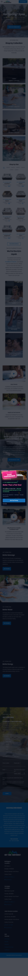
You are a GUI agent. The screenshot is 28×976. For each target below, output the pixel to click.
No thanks (5, 503)
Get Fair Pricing (14, 500)
